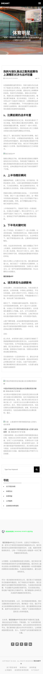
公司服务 (9, 501)
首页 (5, 37)
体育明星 (9, 496)
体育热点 (9, 491)
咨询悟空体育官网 (12, 506)
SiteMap (35, 670)
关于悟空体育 (10, 486)
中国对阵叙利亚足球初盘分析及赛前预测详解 (19, 389)
